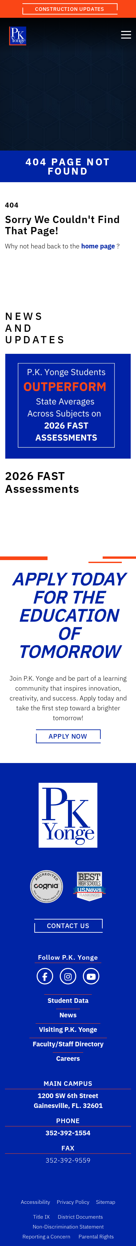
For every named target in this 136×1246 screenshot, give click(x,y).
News (68, 1014)
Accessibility (35, 1202)
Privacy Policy (73, 1202)
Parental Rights (96, 1236)
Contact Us (68, 925)
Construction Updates (69, 9)
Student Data (68, 1000)
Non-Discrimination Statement (68, 1226)
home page (99, 245)
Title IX (41, 1216)
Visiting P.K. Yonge (68, 1029)
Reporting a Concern (46, 1236)
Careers (68, 1058)
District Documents (80, 1216)
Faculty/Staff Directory (68, 1043)
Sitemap (105, 1202)
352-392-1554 (68, 1132)
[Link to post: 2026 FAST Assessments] (68, 406)
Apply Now (68, 736)
